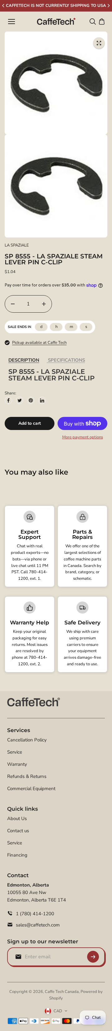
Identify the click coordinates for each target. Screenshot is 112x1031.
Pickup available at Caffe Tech (39, 342)
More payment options (82, 437)
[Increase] (44, 304)
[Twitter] (19, 400)
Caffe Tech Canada (62, 991)
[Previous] (4, 5)
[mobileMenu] (11, 21)
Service (14, 752)
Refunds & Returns (26, 776)
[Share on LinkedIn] (42, 400)
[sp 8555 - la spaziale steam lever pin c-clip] (99, 43)
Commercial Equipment (31, 788)
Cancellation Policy (27, 740)
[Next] (108, 5)
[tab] (24, 360)
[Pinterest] (31, 400)
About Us (17, 818)
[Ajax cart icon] (101, 21)
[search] (92, 21)
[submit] (93, 957)
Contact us (18, 831)
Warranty (17, 764)
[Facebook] (8, 400)
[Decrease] (13, 304)
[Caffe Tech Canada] (56, 21)
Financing (17, 855)
